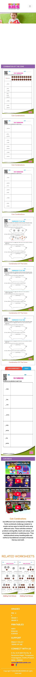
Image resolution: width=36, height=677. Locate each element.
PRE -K (13, 613)
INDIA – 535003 (17, 660)
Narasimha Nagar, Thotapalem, (22, 655)
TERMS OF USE (16, 644)
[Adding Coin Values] (10, 577)
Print (27, 368)
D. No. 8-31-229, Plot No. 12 (21, 653)
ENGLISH (14, 631)
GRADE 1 (14, 618)
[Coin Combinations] (18, 91)
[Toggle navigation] (30, 6)
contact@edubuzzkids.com (21, 662)
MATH (13, 629)
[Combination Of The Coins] (18, 240)
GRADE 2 (14, 620)
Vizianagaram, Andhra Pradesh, (22, 658)
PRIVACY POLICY (17, 642)
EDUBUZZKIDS (21, 671)
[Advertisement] (18, 42)
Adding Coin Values (9, 596)
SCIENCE (14, 633)
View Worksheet (14, 368)
